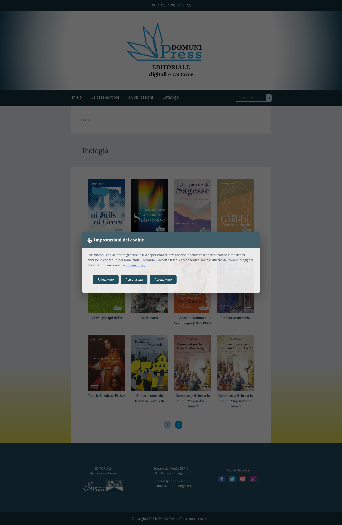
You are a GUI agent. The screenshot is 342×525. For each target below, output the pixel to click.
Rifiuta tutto (106, 279)
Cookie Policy (135, 265)
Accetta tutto (163, 279)
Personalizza (134, 279)
